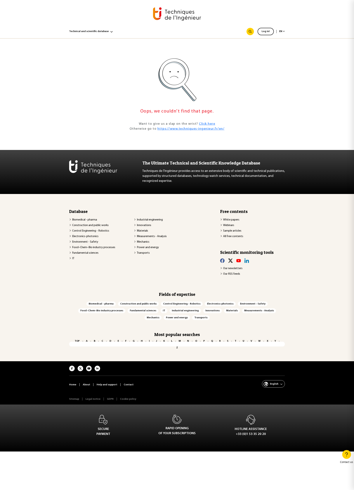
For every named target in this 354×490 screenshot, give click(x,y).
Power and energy (148, 247)
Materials (142, 230)
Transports (143, 252)
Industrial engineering (150, 219)
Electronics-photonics (85, 236)
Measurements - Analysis (152, 236)
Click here (207, 124)
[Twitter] (230, 260)
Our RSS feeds (231, 273)
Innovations (144, 225)
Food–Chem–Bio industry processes (93, 247)
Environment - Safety (85, 241)
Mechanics (143, 241)
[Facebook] (222, 260)
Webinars (228, 225)
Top (77, 341)
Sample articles (232, 230)
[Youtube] (238, 260)
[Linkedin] (246, 260)
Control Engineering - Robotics (90, 230)
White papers (231, 219)
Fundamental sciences (85, 252)
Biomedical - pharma (84, 219)
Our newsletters (232, 268)
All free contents (233, 236)
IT (73, 258)
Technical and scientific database (89, 31)
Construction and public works (90, 225)
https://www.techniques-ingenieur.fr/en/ (191, 129)
